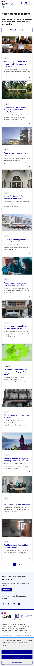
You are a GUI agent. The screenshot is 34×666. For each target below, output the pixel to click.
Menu (31, 3)
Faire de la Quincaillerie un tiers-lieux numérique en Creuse (17, 503)
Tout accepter (17, 652)
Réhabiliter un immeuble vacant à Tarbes (17, 416)
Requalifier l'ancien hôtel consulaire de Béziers (14, 197)
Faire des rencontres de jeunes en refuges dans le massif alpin (16, 459)
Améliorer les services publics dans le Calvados (16, 546)
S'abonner (6, 589)
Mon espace (26, 3)
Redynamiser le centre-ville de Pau (16, 154)
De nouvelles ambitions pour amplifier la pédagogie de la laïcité (15, 371)
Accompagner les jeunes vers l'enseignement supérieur (15, 284)
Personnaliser (17, 662)
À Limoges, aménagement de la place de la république (16, 240)
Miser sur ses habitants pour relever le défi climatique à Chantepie (15, 64)
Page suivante (23, 564)
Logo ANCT (27, 635)
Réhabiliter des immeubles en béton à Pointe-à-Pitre (16, 327)
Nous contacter (7, 635)
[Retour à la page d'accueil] (14, 4)
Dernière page (28, 564)
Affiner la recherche (17, 30)
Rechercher (21, 3)
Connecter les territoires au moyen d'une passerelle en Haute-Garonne (15, 109)
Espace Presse (17, 635)
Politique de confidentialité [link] (7, 665)
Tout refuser (17, 657)
